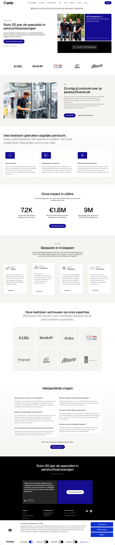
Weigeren (102, 534)
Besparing (41, 2)
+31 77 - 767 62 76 (70, 513)
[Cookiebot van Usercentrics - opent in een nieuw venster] (10, 542)
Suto (60, 2)
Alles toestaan (102, 524)
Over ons (79, 2)
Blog (86, 2)
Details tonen (84, 542)
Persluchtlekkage (32, 2)
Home (24, 513)
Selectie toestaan (102, 529)
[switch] (46, 542)
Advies (65, 2)
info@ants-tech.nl (70, 515)
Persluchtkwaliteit (51, 2)
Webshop (72, 2)
